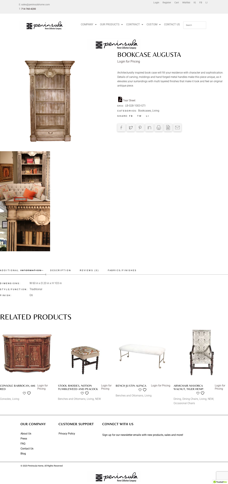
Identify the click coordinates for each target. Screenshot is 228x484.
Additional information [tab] (21, 270)
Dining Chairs (190, 398)
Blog (23, 453)
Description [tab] (60, 270)
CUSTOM (152, 24)
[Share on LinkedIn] (149, 128)
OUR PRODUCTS (110, 24)
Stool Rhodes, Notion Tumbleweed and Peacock (78, 387)
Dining (177, 398)
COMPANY (87, 24)
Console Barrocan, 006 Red (17, 387)
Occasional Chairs (184, 403)
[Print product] (159, 128)
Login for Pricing (128, 61)
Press (24, 438)
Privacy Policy (67, 433)
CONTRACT (133, 24)
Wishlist (186, 2)
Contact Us (27, 448)
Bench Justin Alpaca (131, 385)
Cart (176, 2)
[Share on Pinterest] (140, 128)
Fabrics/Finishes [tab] (122, 270)
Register (167, 2)
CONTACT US (172, 24)
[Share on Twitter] (131, 128)
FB (200, 2)
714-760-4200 (28, 9)
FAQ (23, 443)
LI (206, 2)
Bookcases (144, 110)
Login (156, 2)
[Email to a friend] (177, 128)
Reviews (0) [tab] (89, 270)
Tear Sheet (129, 100)
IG (195, 2)
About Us (26, 433)
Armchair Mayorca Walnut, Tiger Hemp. (189, 387)
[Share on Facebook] (121, 128)
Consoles (5, 398)
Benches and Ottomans (71, 398)
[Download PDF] (168, 128)
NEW (98, 398)
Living (155, 110)
